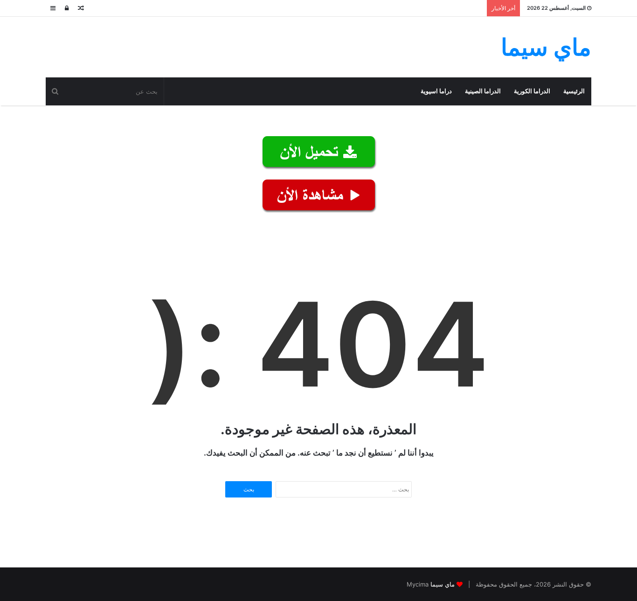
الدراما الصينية (483, 91)
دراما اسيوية (436, 91)
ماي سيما (442, 584)
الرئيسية (574, 91)
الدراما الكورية (532, 91)
